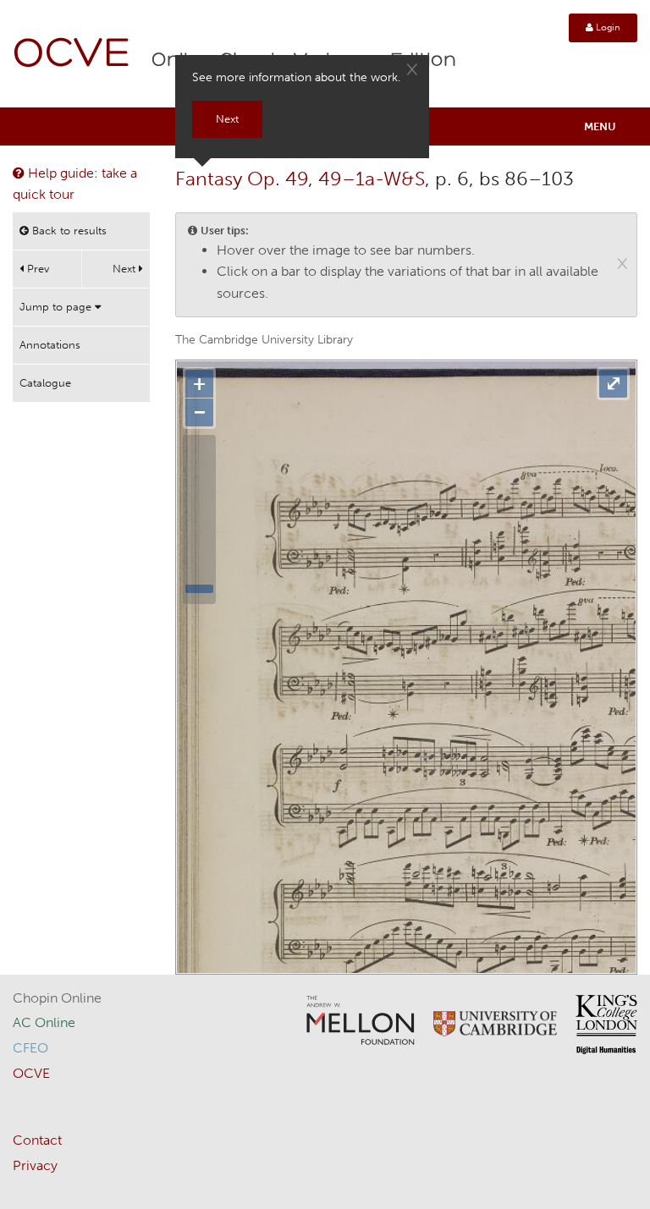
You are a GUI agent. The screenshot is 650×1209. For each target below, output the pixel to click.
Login (606, 27)
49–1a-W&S (371, 178)
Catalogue (45, 382)
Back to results (68, 230)
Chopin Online (57, 998)
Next (126, 268)
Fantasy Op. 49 (241, 178)
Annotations (49, 344)
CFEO (30, 1048)
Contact (37, 1140)
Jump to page (57, 306)
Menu (600, 126)
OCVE (72, 55)
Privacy (35, 1165)
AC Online (44, 1022)
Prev (36, 268)
